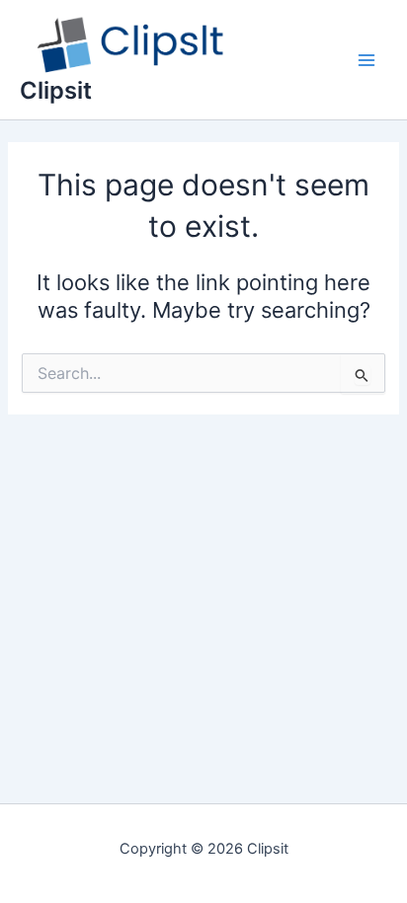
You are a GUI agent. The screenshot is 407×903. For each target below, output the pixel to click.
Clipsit (56, 90)
